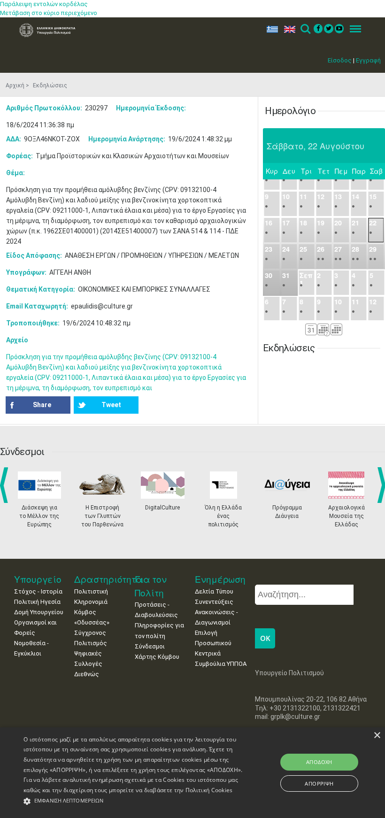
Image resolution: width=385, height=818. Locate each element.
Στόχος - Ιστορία (38, 591)
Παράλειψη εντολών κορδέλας (44, 4)
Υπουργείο (38, 579)
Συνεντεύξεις (214, 601)
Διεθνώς (86, 674)
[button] (133, 801)
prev (6, 485)
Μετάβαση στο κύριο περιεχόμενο (48, 12)
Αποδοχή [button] (319, 761)
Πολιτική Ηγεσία (37, 601)
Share (42, 405)
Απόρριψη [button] (319, 783)
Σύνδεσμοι (150, 646)
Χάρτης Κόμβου (157, 656)
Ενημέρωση (220, 579)
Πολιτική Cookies (209, 790)
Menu (352, 29)
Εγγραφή (368, 60)
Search (305, 29)
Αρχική (15, 85)
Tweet (111, 405)
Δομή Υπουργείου (38, 612)
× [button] (376, 735)
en (287, 29)
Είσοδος (340, 60)
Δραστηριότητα (108, 579)
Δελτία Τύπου (214, 591)
